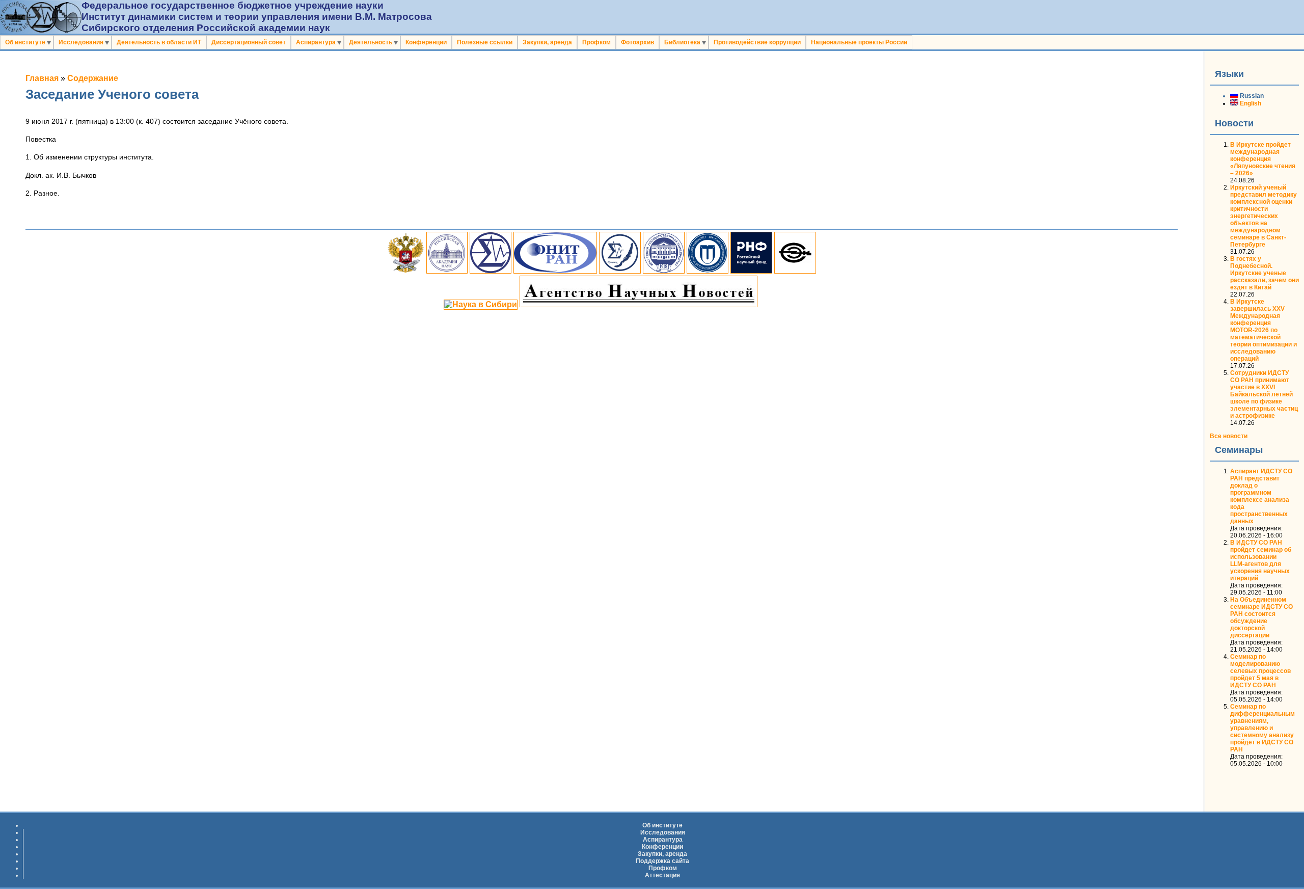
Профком (596, 42)
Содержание (92, 78)
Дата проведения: (1256, 528)
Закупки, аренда (547, 42)
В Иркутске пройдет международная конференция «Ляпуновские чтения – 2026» (1262, 159)
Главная (42, 78)
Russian (1251, 95)
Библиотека (682, 42)
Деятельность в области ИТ (159, 42)
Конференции (426, 42)
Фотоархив (637, 42)
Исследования (81, 42)
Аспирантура (316, 42)
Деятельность (370, 42)
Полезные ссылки (484, 42)
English (1249, 103)
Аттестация (662, 875)
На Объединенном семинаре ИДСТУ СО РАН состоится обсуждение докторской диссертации (1261, 617)
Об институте (25, 42)
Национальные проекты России (859, 42)
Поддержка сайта (662, 861)
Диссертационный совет (248, 42)
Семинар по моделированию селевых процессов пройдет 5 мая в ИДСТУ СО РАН (1260, 671)
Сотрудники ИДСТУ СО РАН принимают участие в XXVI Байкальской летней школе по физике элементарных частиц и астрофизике (1264, 394)
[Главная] (41, 30)
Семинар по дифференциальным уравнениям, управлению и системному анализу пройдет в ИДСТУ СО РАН (1262, 728)
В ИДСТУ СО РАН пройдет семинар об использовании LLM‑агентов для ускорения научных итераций (1260, 560)
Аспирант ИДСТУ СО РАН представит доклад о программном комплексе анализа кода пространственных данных (1261, 496)
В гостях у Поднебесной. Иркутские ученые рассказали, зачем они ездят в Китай (1264, 273)
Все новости (1228, 436)
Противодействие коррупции (757, 42)
